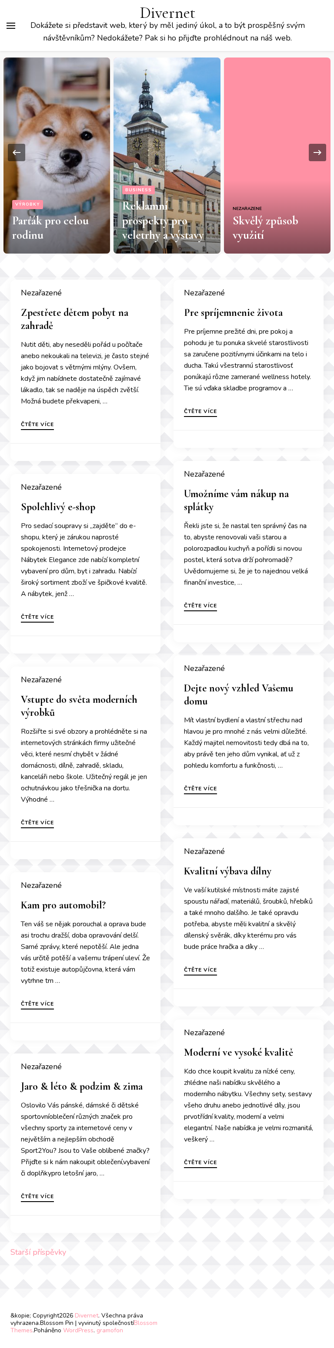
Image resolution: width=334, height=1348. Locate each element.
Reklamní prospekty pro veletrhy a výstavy (163, 221)
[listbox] (167, 152)
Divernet (167, 13)
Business (138, 190)
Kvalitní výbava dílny (227, 871)
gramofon (110, 1330)
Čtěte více (37, 425)
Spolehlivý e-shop (58, 507)
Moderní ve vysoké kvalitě (238, 1052)
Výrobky (27, 204)
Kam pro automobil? (63, 905)
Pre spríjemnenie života (233, 312)
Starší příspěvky (38, 1252)
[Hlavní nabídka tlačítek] (11, 26)
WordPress (78, 1330)
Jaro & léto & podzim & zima (82, 1086)
